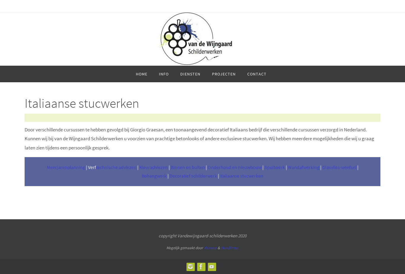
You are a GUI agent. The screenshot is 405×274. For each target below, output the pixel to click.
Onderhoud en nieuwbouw (235, 167)
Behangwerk (154, 176)
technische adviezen (116, 167)
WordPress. (230, 247)
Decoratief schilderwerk (193, 176)
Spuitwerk (274, 167)
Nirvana (210, 247)
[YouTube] (212, 266)
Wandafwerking (303, 167)
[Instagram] (190, 266)
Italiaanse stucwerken (241, 176)
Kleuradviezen (153, 167)
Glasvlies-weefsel (339, 167)
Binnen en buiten (188, 167)
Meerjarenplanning (66, 167)
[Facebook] (201, 266)
